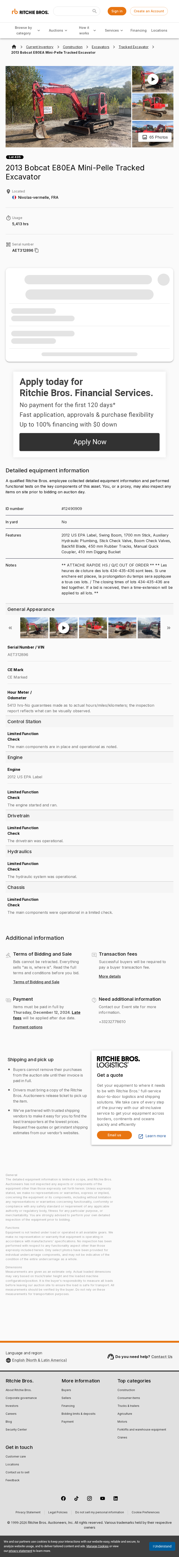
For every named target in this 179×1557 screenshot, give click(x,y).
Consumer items (128, 1398)
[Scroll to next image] (169, 627)
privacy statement (20, 1551)
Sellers (66, 1398)
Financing (139, 30)
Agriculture (124, 1414)
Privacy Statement (28, 1513)
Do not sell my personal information (99, 1513)
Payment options (27, 1027)
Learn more (155, 1136)
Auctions (56, 30)
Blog (9, 1422)
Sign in (117, 11)
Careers (11, 1414)
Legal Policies (58, 1513)
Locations (159, 30)
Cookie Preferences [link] (146, 1513)
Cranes (122, 1438)
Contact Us (162, 1356)
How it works (84, 30)
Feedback (13, 1480)
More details (110, 976)
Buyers (66, 1390)
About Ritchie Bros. (18, 1390)
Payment (68, 1422)
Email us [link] (114, 1135)
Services (112, 30)
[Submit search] (94, 11)
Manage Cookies (97, 1546)
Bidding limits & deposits (79, 1414)
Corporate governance (21, 1398)
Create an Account (149, 11)
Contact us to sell (17, 1473)
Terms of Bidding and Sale (36, 982)
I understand (162, 1546)
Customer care (16, 1457)
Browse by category (23, 30)
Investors (12, 1406)
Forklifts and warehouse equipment (141, 1430)
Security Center (16, 1430)
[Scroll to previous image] (10, 627)
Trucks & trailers (128, 1406)
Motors (122, 1422)
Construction (126, 1390)
